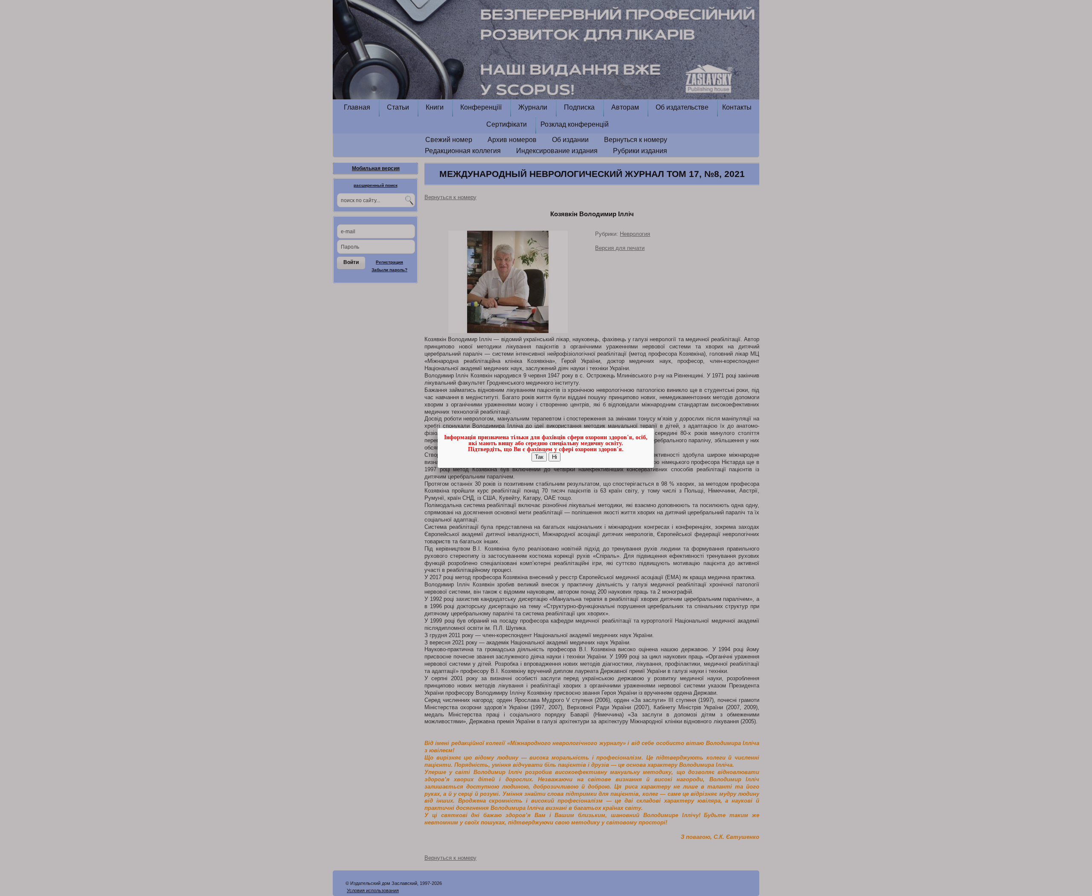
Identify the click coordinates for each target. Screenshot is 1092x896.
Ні (554, 457)
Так (539, 457)
